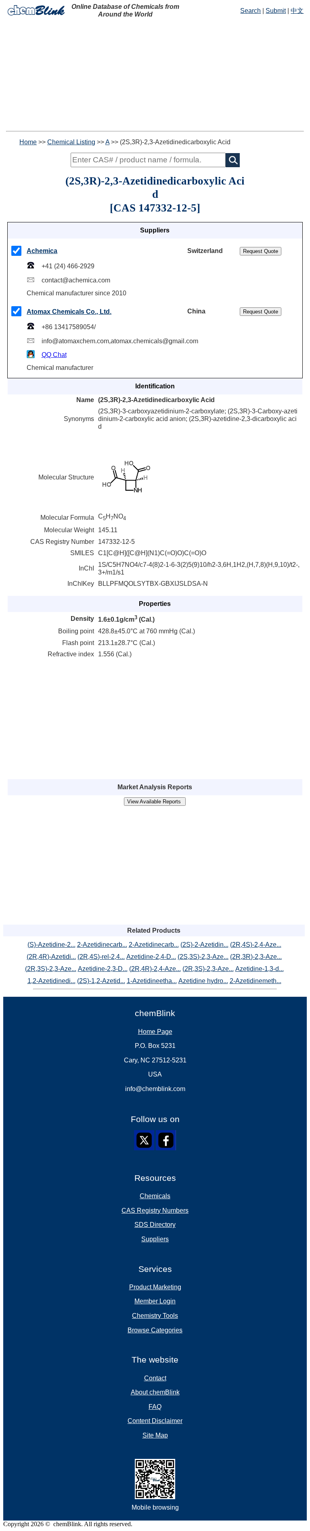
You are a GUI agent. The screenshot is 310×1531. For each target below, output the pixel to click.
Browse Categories (155, 1330)
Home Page (155, 1031)
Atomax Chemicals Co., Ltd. (69, 311)
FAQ (155, 1406)
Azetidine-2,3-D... (103, 968)
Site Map (155, 1435)
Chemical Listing (71, 142)
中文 (297, 10)
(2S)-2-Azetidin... (204, 944)
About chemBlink (155, 1392)
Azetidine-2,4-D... (151, 956)
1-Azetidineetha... (152, 980)
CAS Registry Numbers (155, 1210)
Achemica (42, 250)
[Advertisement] (155, 74)
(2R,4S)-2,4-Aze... (255, 944)
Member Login (155, 1301)
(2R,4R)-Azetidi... (51, 956)
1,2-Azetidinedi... (51, 980)
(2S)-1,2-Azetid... (101, 980)
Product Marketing (155, 1287)
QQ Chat (54, 354)
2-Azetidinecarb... (102, 944)
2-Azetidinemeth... (255, 980)
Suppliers (155, 1239)
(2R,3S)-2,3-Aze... (50, 968)
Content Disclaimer (155, 1420)
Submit (276, 10)
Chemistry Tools (155, 1315)
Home (28, 142)
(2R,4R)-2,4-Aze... (155, 968)
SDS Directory (155, 1224)
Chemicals (155, 1196)
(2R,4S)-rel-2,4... (101, 956)
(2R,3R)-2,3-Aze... (256, 956)
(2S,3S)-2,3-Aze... (203, 956)
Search (250, 10)
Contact (155, 1378)
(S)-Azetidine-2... (51, 944)
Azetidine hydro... (203, 980)
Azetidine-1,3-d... (259, 968)
